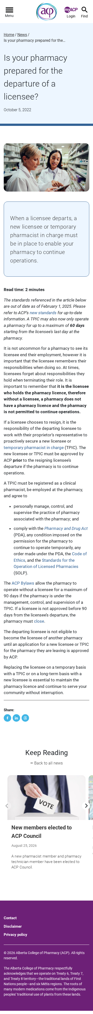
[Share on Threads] (25, 718)
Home (9, 35)
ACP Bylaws (23, 583)
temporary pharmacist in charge (34, 447)
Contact (10, 918)
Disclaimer (13, 926)
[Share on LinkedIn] (16, 718)
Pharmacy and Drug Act (66, 528)
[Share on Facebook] (7, 718)
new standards (43, 312)
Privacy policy (15, 934)
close (39, 621)
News (22, 35)
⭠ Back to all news (46, 763)
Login (71, 16)
